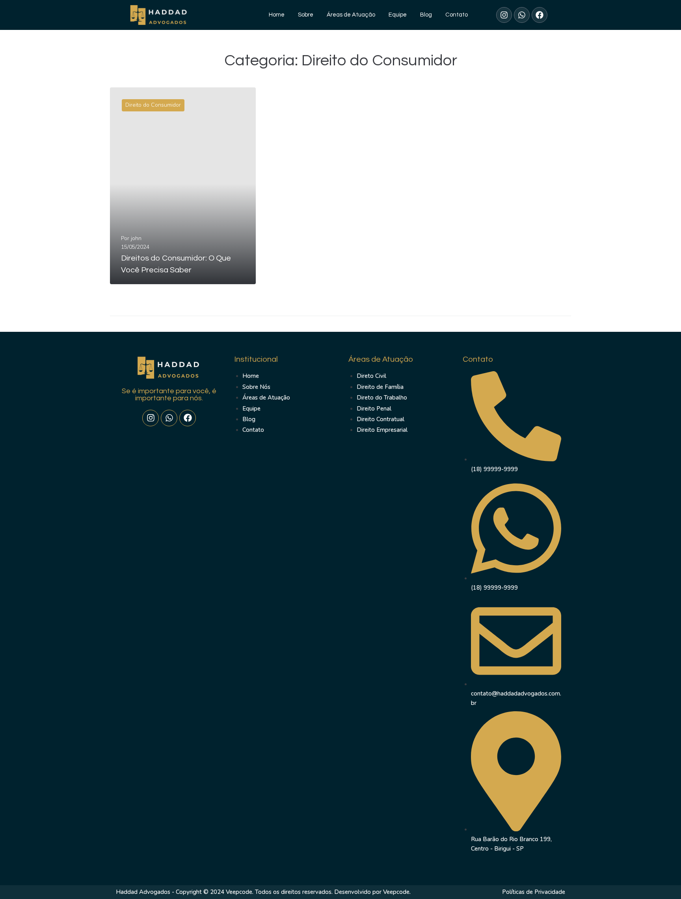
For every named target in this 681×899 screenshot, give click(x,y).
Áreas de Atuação (351, 15)
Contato (456, 15)
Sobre (305, 15)
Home (277, 15)
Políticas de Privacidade (533, 892)
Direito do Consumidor (153, 105)
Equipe (398, 15)
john (136, 238)
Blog (426, 15)
